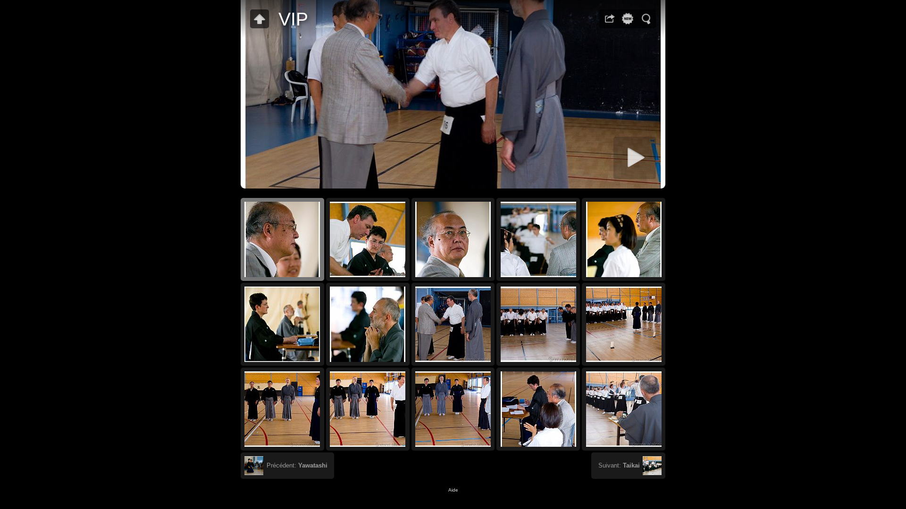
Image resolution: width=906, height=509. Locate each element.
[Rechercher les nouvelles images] (627, 18)
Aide (453, 490)
